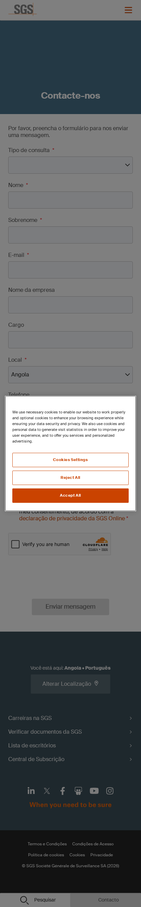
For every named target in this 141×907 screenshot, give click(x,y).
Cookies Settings (70, 459)
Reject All (70, 477)
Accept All (70, 495)
